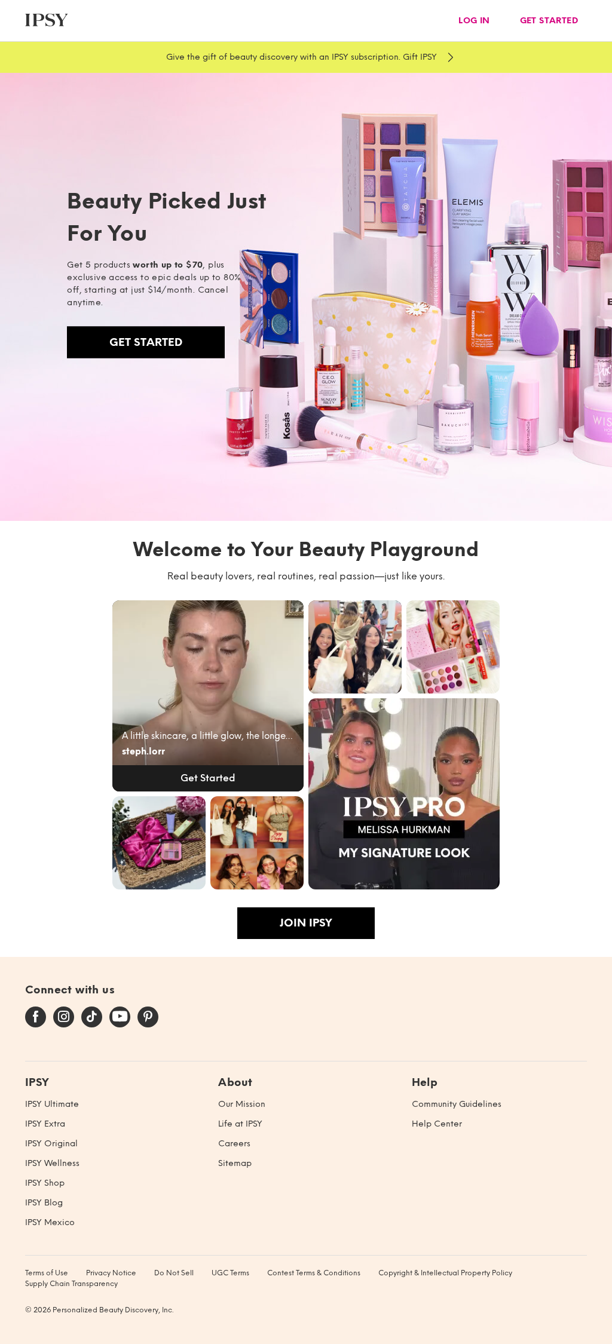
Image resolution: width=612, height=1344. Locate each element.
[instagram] (63, 1017)
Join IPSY (306, 922)
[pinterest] (147, 1017)
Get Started (145, 342)
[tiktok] (91, 1017)
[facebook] (35, 1017)
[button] (208, 695)
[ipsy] (46, 20)
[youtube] (119, 1017)
